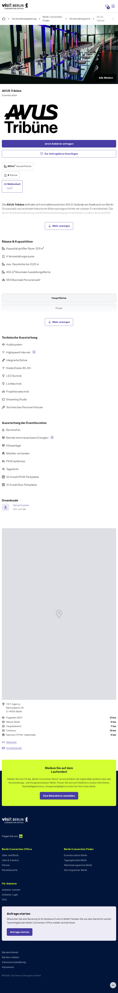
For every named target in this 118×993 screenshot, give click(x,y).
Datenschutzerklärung (14, 962)
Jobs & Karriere (10, 860)
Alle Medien (106, 77)
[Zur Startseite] (4, 19)
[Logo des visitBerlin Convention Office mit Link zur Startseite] (15, 6)
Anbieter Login (10, 894)
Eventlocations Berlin (75, 855)
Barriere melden (10, 957)
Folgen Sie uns (10, 836)
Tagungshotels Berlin (75, 860)
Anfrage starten (19, 932)
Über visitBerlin (10, 855)
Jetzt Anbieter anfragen (59, 143)
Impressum (8, 967)
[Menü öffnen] (113, 6)
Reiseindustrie (10, 870)
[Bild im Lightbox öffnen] (59, 54)
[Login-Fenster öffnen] (113, 19)
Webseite (11, 742)
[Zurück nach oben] (113, 985)
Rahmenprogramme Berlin (78, 865)
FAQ (4, 899)
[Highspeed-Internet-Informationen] (34, 352)
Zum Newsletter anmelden (59, 795)
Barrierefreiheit (10, 952)
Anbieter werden (11, 889)
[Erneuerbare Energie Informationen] (52, 437)
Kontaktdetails (14, 748)
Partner (6, 865)
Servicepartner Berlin (75, 870)
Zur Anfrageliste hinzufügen (61, 153)
